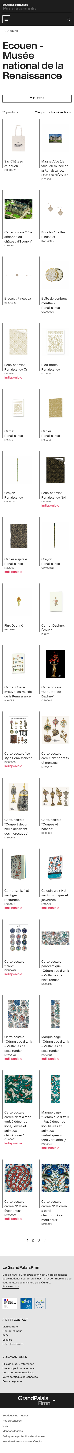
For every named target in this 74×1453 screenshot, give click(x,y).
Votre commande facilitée (18, 1372)
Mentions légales (12, 1431)
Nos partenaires (12, 1420)
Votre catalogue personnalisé (20, 1377)
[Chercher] (68, 19)
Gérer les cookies (12, 1344)
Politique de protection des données (24, 1436)
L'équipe (7, 1340)
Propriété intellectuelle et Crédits (22, 1441)
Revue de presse (12, 1381)
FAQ (5, 1335)
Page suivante (45, 1238)
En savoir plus (10, 1286)
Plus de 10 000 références (18, 1364)
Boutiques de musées (15, 1415)
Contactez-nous (12, 1331)
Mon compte (10, 1326)
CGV (5, 1426)
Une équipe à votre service (18, 1368)
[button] (6, 19)
